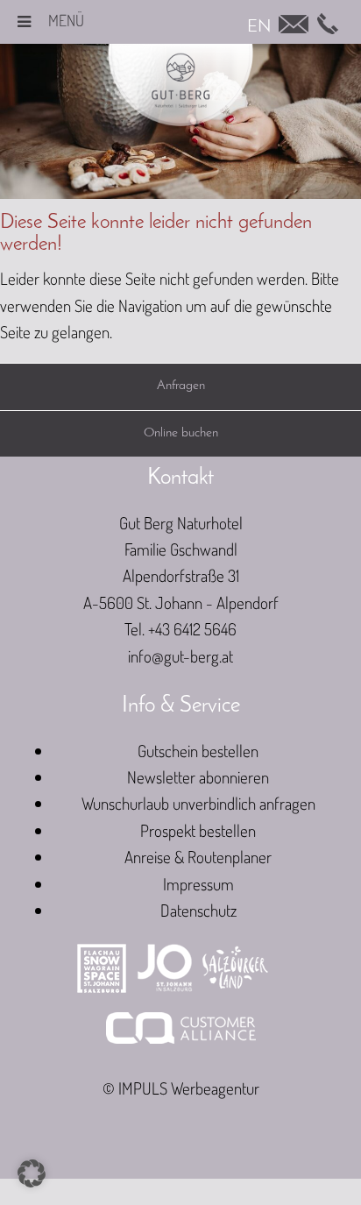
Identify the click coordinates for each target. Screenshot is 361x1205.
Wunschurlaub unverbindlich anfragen (198, 803)
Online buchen (181, 433)
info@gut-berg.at (180, 656)
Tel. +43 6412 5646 (180, 629)
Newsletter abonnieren (198, 777)
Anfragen (181, 386)
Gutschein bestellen (198, 751)
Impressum (198, 884)
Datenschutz (198, 910)
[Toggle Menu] (24, 22)
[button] (31, 1173)
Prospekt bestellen (198, 830)
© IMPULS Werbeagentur (181, 1088)
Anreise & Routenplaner (198, 857)
